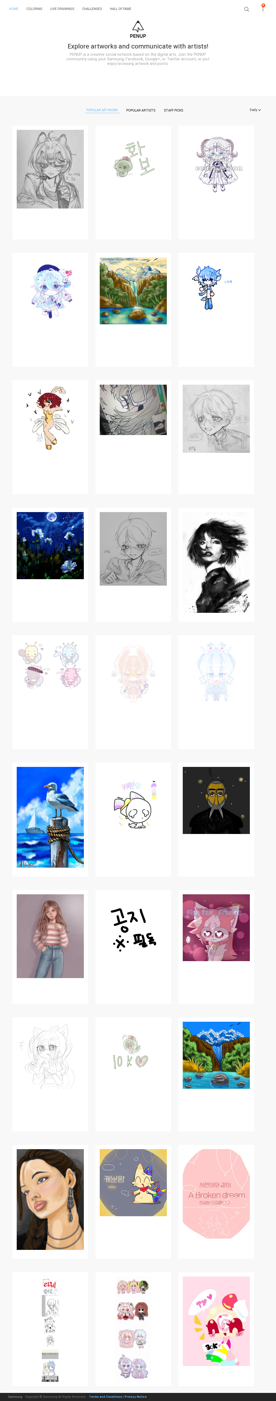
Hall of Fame (120, 9)
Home (13, 9)
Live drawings (62, 9)
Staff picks (173, 110)
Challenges (92, 9)
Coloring (34, 9)
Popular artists (140, 110)
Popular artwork (102, 110)
